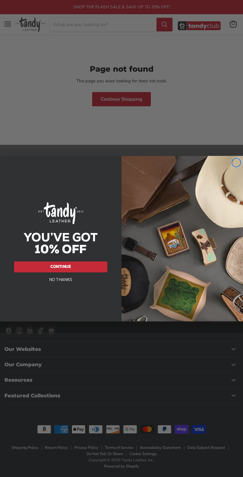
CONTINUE (60, 266)
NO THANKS (61, 279)
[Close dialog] (236, 162)
